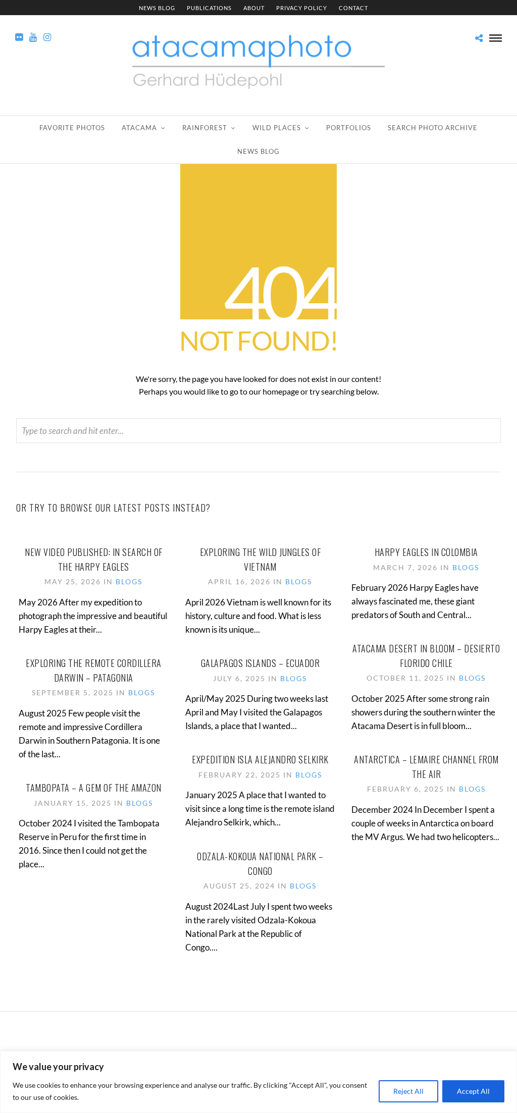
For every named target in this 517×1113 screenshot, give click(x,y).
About (254, 8)
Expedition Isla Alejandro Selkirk (260, 759)
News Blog (157, 8)
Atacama (139, 128)
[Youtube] (33, 37)
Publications (209, 8)
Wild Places (276, 128)
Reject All (408, 1091)
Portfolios (348, 128)
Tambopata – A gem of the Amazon (94, 787)
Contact (353, 8)
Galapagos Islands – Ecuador (260, 663)
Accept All (473, 1091)
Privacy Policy (301, 8)
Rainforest (204, 128)
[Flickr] (19, 37)
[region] (258, 1082)
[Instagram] (47, 37)
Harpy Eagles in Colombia (426, 552)
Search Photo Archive (433, 128)
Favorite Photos (72, 128)
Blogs (129, 581)
